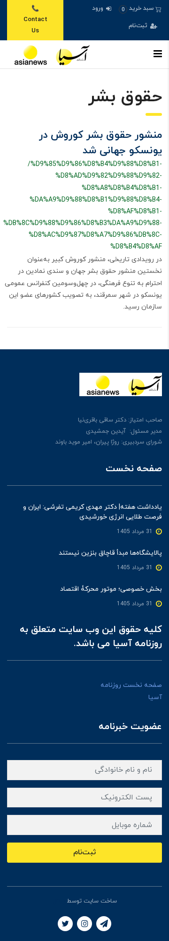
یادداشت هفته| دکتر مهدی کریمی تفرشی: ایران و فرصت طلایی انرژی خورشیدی (92, 512)
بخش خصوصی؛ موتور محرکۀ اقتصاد (111, 589)
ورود (98, 8)
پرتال (59, 901)
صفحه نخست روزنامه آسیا (131, 691)
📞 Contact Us (35, 20)
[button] (140, 9)
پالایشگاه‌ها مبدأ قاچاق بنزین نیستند (110, 553)
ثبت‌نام (139, 26)
